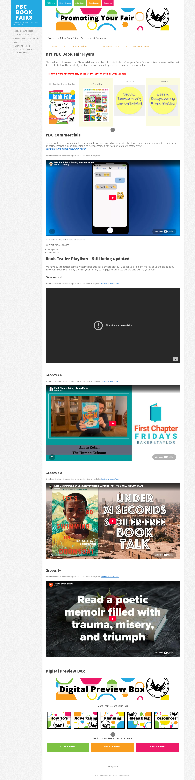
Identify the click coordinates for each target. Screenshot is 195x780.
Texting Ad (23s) (53, 249)
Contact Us (108, 3)
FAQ (15, 42)
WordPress (127, 775)
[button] (112, 130)
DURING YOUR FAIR (112, 746)
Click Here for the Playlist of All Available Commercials (65, 240)
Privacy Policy (113, 766)
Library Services (65, 3)
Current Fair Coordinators (26, 38)
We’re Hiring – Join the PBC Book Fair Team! (25, 51)
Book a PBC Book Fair (23, 35)
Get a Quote (79, 3)
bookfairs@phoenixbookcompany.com (66, 148)
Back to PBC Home (21, 46)
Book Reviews (94, 3)
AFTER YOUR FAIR (157, 746)
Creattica (114, 775)
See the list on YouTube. (110, 283)
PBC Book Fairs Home (23, 31)
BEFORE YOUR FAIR (68, 746)
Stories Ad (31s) (53, 252)
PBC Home (51, 3)
